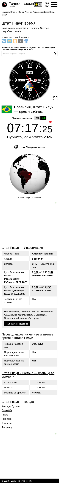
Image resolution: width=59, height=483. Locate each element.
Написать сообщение (17, 323)
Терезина (6, 423)
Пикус (5, 414)
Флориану (7, 427)
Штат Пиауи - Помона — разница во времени (28, 374)
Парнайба (7, 410)
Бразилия (37, 258)
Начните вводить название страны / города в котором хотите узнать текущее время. (28, 48)
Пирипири (7, 419)
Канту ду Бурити (11, 406)
